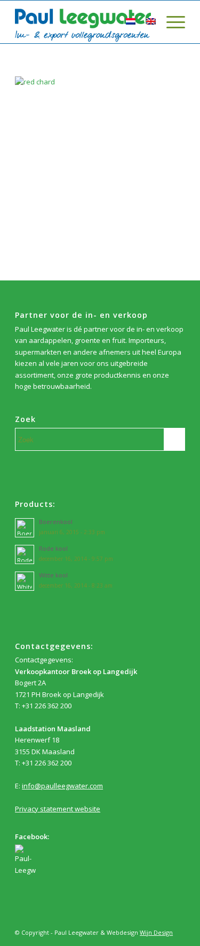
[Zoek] (104, 22)
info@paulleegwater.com (62, 786)
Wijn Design (156, 932)
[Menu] (170, 22)
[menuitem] (104, 22)
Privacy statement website (57, 809)
